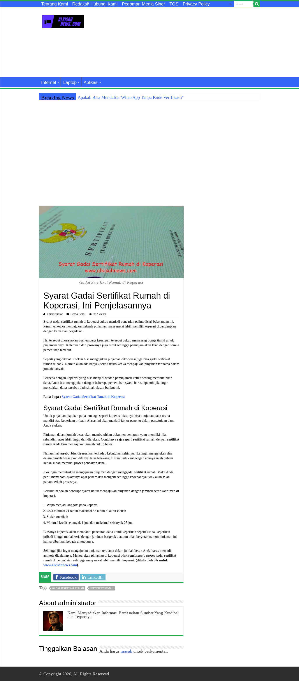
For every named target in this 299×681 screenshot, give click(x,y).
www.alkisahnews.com (60, 565)
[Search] (256, 4)
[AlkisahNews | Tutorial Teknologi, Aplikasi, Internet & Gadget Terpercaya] (63, 21)
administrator (55, 314)
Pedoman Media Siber (143, 4)
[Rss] (230, 4)
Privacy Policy (196, 4)
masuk (126, 651)
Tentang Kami (54, 4)
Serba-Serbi (78, 314)
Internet (48, 82)
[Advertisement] (177, 42)
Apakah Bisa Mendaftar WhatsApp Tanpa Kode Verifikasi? (130, 97)
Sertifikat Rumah (101, 588)
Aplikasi (91, 82)
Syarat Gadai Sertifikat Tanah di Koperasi (93, 397)
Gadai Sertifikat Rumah (68, 588)
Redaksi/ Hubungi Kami (95, 4)
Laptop (70, 82)
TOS (173, 4)
